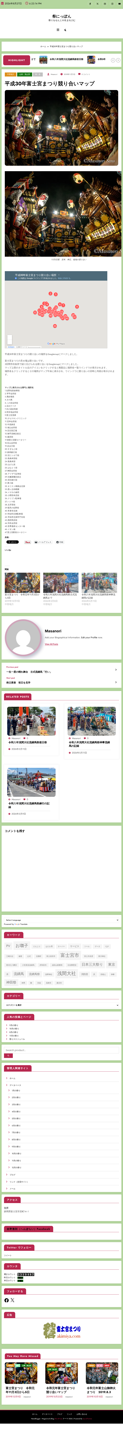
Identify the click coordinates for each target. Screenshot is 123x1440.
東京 (111, 964)
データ (97, 946)
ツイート (8, 1255)
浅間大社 (66, 973)
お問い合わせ (82, 1414)
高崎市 (48, 983)
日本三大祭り (92, 964)
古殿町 (38, 956)
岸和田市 (43, 965)
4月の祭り (16, 1111)
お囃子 (22, 946)
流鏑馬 (19, 973)
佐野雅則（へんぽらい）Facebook (28, 1229)
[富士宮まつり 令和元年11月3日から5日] (22, 583)
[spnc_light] (65, 30)
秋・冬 (38, 74)
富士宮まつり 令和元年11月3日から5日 (20, 1390)
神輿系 (107, 1365)
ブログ (12, 1174)
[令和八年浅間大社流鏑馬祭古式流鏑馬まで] (60, 583)
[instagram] (112, 3)
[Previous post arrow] (116, 670)
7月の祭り (16, 1132)
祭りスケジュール (17, 1039)
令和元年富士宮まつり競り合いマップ (60, 1390)
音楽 (39, 983)
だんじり (36, 946)
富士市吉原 (88, 956)
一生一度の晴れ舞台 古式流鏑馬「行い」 (29, 672)
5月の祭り (16, 1118)
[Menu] (58, 30)
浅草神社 (48, 974)
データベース (15, 1085)
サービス (74, 946)
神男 (23, 983)
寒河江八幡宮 (11, 965)
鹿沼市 (59, 983)
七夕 (107, 946)
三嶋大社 (9, 956)
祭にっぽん (61, 16)
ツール (87, 946)
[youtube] (119, 3)
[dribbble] (104, 3)
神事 (113, 974)
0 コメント (86, 74)
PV (8, 945)
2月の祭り (16, 1097)
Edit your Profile (89, 637)
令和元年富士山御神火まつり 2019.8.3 (101, 1390)
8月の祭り (13, 1032)
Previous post (12, 667)
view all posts (51, 644)
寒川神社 (101, 956)
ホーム (12, 1078)
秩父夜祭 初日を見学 (18, 682)
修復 (20, 956)
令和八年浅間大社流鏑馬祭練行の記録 (28, 805)
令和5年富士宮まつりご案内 (94, 59)
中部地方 (10, 74)
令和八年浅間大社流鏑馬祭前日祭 (49, 59)
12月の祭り (16, 1167)
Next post (10, 678)
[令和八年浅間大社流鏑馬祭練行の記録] (31, 782)
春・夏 (99, 1365)
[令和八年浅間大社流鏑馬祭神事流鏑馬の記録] (99, 583)
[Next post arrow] (116, 682)
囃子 (17, 1365)
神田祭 (11, 982)
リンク (69, 1414)
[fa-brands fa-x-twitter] (97, 3)
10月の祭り (14, 1028)
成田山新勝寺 (57, 965)
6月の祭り (16, 1125)
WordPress (58, 1418)
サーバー (61, 946)
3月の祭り (16, 1104)
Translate (23, 924)
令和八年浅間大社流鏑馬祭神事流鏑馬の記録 (89, 744)
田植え (103, 974)
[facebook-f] (90, 3)
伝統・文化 (60, 1365)
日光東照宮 (72, 965)
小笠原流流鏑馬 (28, 965)
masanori (54, 74)
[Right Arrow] (118, 60)
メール (12, 1188)
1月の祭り (16, 1090)
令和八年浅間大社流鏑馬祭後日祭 (27, 742)
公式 (29, 956)
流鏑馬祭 (34, 974)
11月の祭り (14, 1035)
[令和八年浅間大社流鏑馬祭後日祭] (31, 720)
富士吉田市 (50, 956)
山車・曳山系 (24, 74)
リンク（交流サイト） (19, 1181)
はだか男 (49, 946)
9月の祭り (13, 1025)
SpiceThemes (87, 1418)
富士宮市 (70, 955)
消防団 (84, 974)
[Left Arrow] (113, 60)
